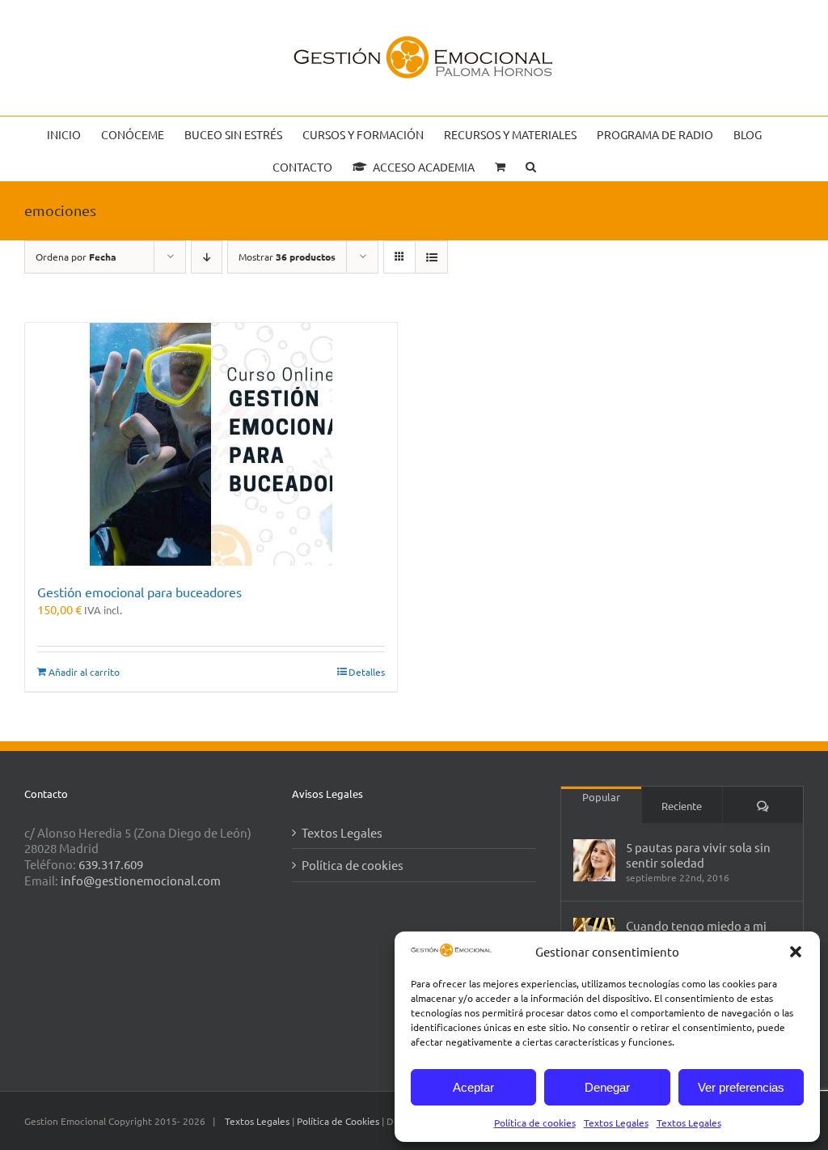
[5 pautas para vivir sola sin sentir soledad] (594, 860)
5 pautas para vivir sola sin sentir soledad (698, 854)
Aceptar (473, 1087)
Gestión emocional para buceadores (139, 591)
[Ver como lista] (431, 257)
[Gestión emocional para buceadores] (211, 444)
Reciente (681, 806)
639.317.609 (110, 864)
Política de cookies (535, 1122)
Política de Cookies (339, 1120)
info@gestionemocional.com (141, 880)
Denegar (607, 1087)
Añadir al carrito (84, 671)
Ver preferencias (741, 1087)
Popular (601, 797)
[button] (796, 952)
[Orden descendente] (206, 257)
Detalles (367, 671)
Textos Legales (616, 1122)
